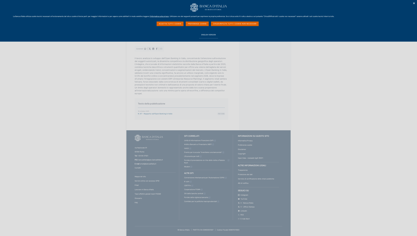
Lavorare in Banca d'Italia (144, 190)
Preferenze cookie (245, 145)
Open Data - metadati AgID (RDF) (250, 158)
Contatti (138, 168)
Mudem (187, 167)
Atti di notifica (243, 183)
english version (208, 36)
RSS (242, 215)
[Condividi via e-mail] (161, 48)
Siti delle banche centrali (193, 193)
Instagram (244, 195)
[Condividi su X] (149, 48)
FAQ (136, 203)
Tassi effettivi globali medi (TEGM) (148, 194)
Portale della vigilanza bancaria (196, 197)
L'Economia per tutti (191, 156)
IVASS (186, 148)
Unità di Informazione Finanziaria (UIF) (198, 140)
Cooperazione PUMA (192, 189)
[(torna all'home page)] (149, 138)
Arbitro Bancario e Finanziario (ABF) (198, 144)
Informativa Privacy (245, 141)
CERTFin (187, 185)
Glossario (138, 198)
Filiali (137, 185)
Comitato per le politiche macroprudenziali (200, 201)
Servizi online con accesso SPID (147, 181)
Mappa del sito (140, 176)
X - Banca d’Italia (247, 203)
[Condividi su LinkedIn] (153, 48)
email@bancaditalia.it (148, 164)
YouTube (244, 199)
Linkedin (244, 211)
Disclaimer (242, 149)
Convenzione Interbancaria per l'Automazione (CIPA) (204, 178)
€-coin (186, 181)
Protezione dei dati (245, 174)
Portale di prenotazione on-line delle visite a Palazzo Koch (204, 161)
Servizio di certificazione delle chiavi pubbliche (256, 179)
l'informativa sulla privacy (159, 16)
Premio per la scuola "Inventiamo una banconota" (203, 152)
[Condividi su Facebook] (156, 48)
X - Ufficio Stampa (247, 207)
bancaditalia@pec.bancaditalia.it (150, 160)
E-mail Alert (245, 219)
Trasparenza (242, 170)
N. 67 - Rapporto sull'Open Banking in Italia (155, 114)
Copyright (242, 154)
